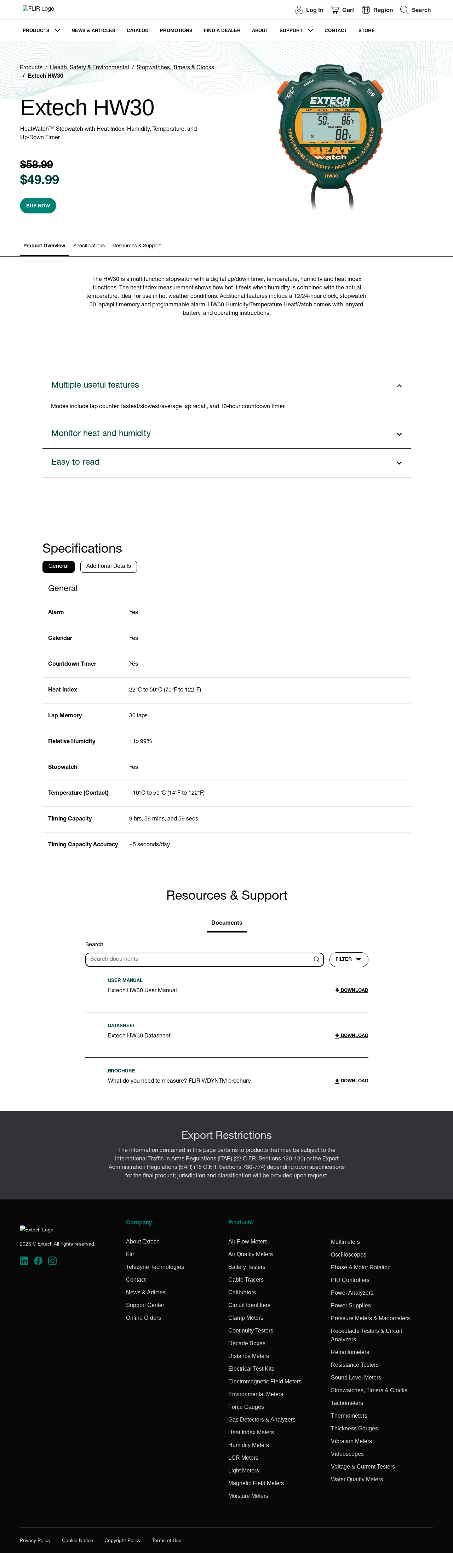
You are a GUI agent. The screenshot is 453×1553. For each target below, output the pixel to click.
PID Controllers (350, 1280)
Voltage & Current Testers (363, 1467)
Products (36, 31)
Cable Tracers (246, 1280)
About (260, 31)
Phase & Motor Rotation (361, 1267)
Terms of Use (167, 1540)
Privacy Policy (35, 1540)
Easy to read (75, 463)
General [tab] (58, 567)
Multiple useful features (95, 386)
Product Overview (44, 246)
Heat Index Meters (251, 1432)
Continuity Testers (250, 1331)
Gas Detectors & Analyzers (262, 1420)
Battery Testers (246, 1267)
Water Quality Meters (357, 1479)
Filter (344, 959)
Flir (130, 1254)
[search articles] (318, 959)
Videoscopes (347, 1454)
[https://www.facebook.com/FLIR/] (38, 1261)
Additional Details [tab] (108, 567)
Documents (226, 923)
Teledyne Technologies (155, 1267)
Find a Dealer (222, 31)
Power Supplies (351, 1305)
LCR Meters (243, 1458)
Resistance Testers (355, 1365)
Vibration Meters (351, 1441)
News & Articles (93, 31)
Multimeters (345, 1242)
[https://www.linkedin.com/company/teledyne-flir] (24, 1261)
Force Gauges (246, 1407)
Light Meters (243, 1470)
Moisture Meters (248, 1496)
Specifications (89, 246)
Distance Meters (248, 1356)
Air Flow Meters (248, 1242)
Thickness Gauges (354, 1428)
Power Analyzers (352, 1293)
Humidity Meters (248, 1445)
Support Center (145, 1305)
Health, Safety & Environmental (89, 68)
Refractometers (350, 1352)
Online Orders (143, 1318)
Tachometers (347, 1403)
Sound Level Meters (356, 1378)
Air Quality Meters (250, 1254)
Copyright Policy (122, 1540)
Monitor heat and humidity (101, 434)
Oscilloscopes (348, 1255)
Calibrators (242, 1292)
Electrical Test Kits (251, 1369)
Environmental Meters (255, 1394)
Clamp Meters (245, 1318)
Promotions (176, 31)
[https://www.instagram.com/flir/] (52, 1261)
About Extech (143, 1242)
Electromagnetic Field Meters (265, 1381)
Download (353, 991)
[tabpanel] (226, 718)
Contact (336, 31)
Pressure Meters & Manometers (370, 1318)
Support (291, 31)
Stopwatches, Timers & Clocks (175, 68)
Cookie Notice (77, 1540)
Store (367, 31)
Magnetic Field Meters (256, 1483)
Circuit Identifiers (249, 1305)
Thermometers (349, 1416)
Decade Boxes (246, 1343)
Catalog (138, 31)
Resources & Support (137, 246)
